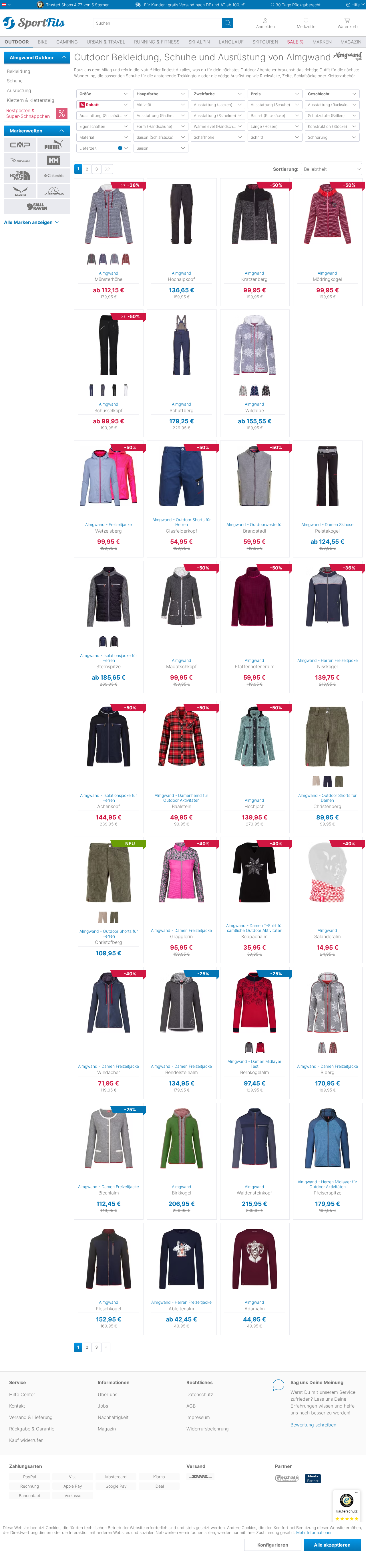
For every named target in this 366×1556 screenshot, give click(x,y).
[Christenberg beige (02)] (316, 782)
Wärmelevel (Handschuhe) (217, 126)
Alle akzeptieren (332, 1545)
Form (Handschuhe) (154, 126)
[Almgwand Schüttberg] (181, 345)
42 (74, 213)
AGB (191, 1406)
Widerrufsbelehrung (207, 1429)
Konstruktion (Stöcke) (327, 126)
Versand (195, 1466)
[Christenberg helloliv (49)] (339, 782)
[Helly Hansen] (53, 160)
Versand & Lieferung (31, 1417)
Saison (142, 148)
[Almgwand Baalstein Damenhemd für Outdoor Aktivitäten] (181, 736)
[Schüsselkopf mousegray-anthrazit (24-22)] (103, 390)
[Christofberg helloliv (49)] (114, 917)
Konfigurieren (272, 1545)
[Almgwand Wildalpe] (254, 345)
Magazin (107, 1429)
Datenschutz (199, 1394)
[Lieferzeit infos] (120, 148)
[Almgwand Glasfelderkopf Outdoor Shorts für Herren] (181, 476)
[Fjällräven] (36, 206)
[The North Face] (20, 175)
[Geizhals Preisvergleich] (287, 1478)
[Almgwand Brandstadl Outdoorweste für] (254, 476)
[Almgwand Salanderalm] (327, 872)
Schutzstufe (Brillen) (326, 115)
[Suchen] (227, 23)
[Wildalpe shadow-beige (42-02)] (266, 390)
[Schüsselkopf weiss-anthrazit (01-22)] (126, 390)
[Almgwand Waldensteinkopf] (254, 1138)
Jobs (103, 1406)
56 (147, 355)
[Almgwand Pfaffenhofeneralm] (254, 596)
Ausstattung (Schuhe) (270, 104)
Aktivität (144, 104)
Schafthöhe (204, 137)
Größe (85, 94)
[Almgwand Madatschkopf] (181, 596)
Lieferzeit (88, 148)
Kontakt (17, 1406)
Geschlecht (318, 94)
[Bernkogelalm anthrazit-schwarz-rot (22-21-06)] (248, 1048)
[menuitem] (306, 22)
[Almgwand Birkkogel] (181, 1138)
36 (74, 188)
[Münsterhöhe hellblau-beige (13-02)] (114, 259)
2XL (148, 1259)
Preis (256, 94)
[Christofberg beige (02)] (103, 917)
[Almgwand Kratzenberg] (254, 214)
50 (220, 460)
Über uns (107, 1394)
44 (74, 221)
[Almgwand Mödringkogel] (327, 214)
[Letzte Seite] (107, 169)
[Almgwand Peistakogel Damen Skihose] (327, 476)
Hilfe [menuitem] (355, 4)
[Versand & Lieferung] (227, 1476)
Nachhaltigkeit (113, 1417)
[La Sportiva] (53, 191)
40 (74, 205)
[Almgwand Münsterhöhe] (108, 214)
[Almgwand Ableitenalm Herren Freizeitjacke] (181, 1259)
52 (220, 387)
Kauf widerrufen (26, 1440)
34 (74, 180)
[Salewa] (20, 191)
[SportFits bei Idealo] (313, 1478)
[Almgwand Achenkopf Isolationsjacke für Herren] (108, 736)
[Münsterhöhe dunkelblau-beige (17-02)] (103, 259)
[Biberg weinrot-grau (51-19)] (333, 1048)
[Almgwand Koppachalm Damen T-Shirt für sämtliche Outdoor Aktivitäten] (254, 872)
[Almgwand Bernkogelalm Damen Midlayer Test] (254, 1002)
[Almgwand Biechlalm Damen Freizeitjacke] (108, 1138)
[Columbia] (53, 175)
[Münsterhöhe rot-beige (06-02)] (126, 259)
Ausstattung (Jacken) (213, 104)
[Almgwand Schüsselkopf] (108, 345)
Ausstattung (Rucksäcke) (330, 104)
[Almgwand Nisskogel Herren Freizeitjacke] (327, 596)
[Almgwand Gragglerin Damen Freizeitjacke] (181, 872)
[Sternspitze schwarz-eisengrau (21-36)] (114, 642)
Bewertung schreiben (313, 1425)
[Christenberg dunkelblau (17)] (327, 782)
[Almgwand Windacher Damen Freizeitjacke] (108, 1002)
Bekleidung (18, 71)
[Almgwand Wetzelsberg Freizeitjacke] (108, 476)
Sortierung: (286, 169)
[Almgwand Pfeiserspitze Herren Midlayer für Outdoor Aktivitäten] (327, 1138)
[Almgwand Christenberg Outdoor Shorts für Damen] (327, 736)
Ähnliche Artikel (109, 306)
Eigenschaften (92, 126)
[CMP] (20, 145)
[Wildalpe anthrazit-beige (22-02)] (243, 390)
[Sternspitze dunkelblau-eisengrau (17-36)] (103, 642)
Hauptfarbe (147, 94)
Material (86, 137)
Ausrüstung (19, 90)
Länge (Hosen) (264, 126)
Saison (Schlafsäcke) (155, 137)
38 (74, 196)
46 (74, 229)
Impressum (198, 1417)
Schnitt (257, 137)
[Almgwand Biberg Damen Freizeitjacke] (327, 1002)
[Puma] (53, 145)
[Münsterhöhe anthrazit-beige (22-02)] (91, 259)
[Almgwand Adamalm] (254, 1259)
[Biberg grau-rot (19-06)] (321, 1048)
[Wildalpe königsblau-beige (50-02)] (254, 390)
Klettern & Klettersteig (30, 100)
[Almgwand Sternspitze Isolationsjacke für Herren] (108, 596)
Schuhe (15, 81)
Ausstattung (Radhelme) (158, 115)
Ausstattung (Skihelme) (215, 115)
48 (220, 188)
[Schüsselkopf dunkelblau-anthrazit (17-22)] (91, 390)
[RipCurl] (20, 160)
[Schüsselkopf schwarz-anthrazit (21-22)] (114, 390)
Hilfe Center (22, 1394)
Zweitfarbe (204, 94)
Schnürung (317, 137)
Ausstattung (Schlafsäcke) (103, 115)
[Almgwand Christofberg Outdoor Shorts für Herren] (108, 872)
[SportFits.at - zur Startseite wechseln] (33, 23)
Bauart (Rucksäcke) (268, 115)
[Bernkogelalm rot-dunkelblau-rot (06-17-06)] (260, 1048)
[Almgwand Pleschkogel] (108, 1259)
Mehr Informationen (314, 1532)
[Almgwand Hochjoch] (254, 736)
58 (147, 233)
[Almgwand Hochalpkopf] (181, 214)
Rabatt (92, 104)
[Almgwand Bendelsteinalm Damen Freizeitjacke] (181, 1002)
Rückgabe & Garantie (31, 1429)
